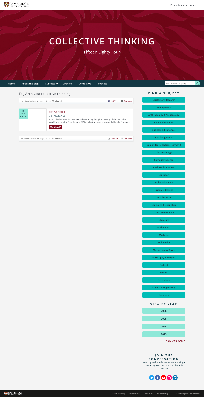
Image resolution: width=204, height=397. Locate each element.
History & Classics (163, 189)
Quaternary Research (164, 99)
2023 (164, 334)
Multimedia (164, 242)
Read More (55, 127)
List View (114, 101)
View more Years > (175, 340)
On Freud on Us (57, 115)
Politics (164, 272)
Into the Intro (164, 197)
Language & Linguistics (164, 204)
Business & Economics (164, 129)
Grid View (128, 101)
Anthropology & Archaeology (163, 114)
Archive (67, 83)
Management (164, 107)
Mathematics (164, 227)
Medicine (164, 235)
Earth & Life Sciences (164, 167)
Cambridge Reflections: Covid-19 (164, 144)
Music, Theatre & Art (164, 250)
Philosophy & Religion (163, 257)
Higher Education (164, 182)
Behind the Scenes (163, 122)
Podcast (102, 83)
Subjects (50, 83)
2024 (164, 326)
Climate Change (164, 152)
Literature (163, 219)
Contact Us (85, 83)
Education (163, 174)
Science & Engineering (163, 287)
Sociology (164, 295)
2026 (164, 311)
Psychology (164, 280)
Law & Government (163, 212)
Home (11, 83)
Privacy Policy (162, 393)
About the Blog (30, 83)
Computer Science (163, 159)
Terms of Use (134, 393)
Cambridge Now (163, 137)
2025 (164, 318)
